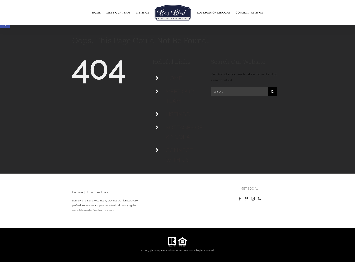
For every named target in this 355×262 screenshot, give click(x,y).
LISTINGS (178, 114)
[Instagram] (253, 199)
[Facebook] (240, 199)
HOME (174, 78)
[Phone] (259, 199)
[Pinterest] (246, 199)
